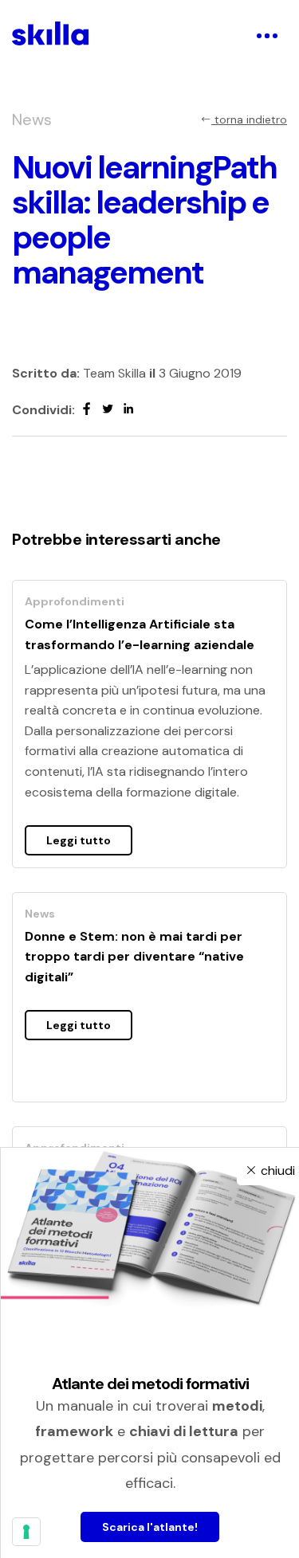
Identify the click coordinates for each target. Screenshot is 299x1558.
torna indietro (249, 119)
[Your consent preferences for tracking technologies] (26, 1531)
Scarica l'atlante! (150, 1527)
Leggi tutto (78, 840)
